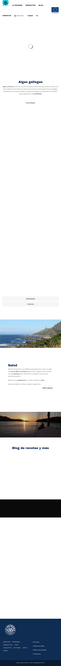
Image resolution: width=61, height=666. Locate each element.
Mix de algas (17, 647)
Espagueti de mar (8, 644)
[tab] (30, 103)
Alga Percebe (6, 642)
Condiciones (37, 654)
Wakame (5, 650)
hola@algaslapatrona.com (38, 662)
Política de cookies (38, 646)
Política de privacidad (39, 650)
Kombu (17, 644)
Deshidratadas (16, 642)
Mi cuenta (36, 642)
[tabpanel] (30, 201)
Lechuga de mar (7, 647)
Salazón (25, 647)
